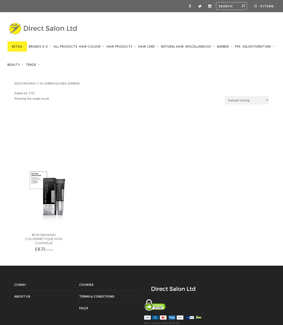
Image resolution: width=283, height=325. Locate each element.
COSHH (20, 284)
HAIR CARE (146, 46)
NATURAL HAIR (172, 46)
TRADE (31, 64)
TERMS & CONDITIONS (96, 296)
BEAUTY (14, 64)
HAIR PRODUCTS (119, 46)
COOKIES (86, 284)
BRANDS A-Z (38, 46)
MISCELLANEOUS (198, 46)
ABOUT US (22, 296)
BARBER (223, 46)
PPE (238, 46)
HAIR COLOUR (90, 46)
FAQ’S (83, 308)
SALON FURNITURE (257, 46)
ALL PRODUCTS (65, 46)
